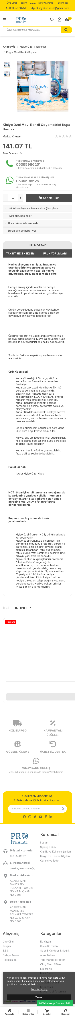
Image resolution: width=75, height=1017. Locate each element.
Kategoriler (28, 1014)
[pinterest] (46, 817)
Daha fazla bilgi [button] (39, 989)
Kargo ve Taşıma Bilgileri (55, 856)
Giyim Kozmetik (49, 946)
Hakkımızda (62, 2)
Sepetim (47, 1014)
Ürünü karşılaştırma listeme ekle (26, 208)
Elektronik (46, 968)
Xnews (16, 136)
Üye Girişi (12, 2)
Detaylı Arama (45, 2)
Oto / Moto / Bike (50, 964)
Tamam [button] (38, 997)
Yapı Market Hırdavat (52, 959)
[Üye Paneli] (59, 19)
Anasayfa (9, 46)
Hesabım (65, 1014)
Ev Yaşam (46, 941)
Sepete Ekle (50, 198)
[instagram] (29, 817)
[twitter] (35, 817)
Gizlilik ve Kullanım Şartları (55, 851)
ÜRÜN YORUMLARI (55, 253)
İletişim (23, 2)
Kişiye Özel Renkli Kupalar (22, 52)
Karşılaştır (53, 208)
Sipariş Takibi (48, 847)
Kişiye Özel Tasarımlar (33, 46)
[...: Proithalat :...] (29, 19)
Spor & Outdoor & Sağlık (55, 950)
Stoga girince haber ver (22, 230)
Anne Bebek (47, 955)
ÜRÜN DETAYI (37, 245)
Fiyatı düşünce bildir (19, 215)
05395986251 (17, 8)
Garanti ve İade (49, 860)
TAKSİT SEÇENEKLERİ (20, 253)
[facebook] (24, 817)
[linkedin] (51, 817)
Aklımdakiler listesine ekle (23, 223)
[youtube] (40, 817)
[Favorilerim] (52, 19)
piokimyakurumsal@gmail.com (51, 8)
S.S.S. (33, 2)
